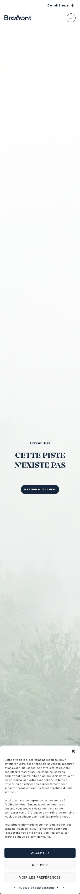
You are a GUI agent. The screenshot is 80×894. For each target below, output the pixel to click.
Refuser (40, 865)
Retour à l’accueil (40, 489)
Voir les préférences (40, 877)
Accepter (40, 853)
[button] (73, 751)
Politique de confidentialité (36, 887)
